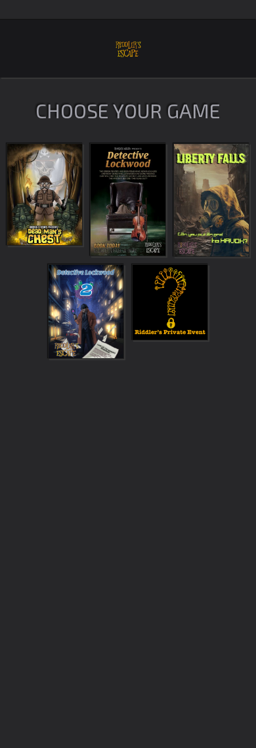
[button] (45, 200)
